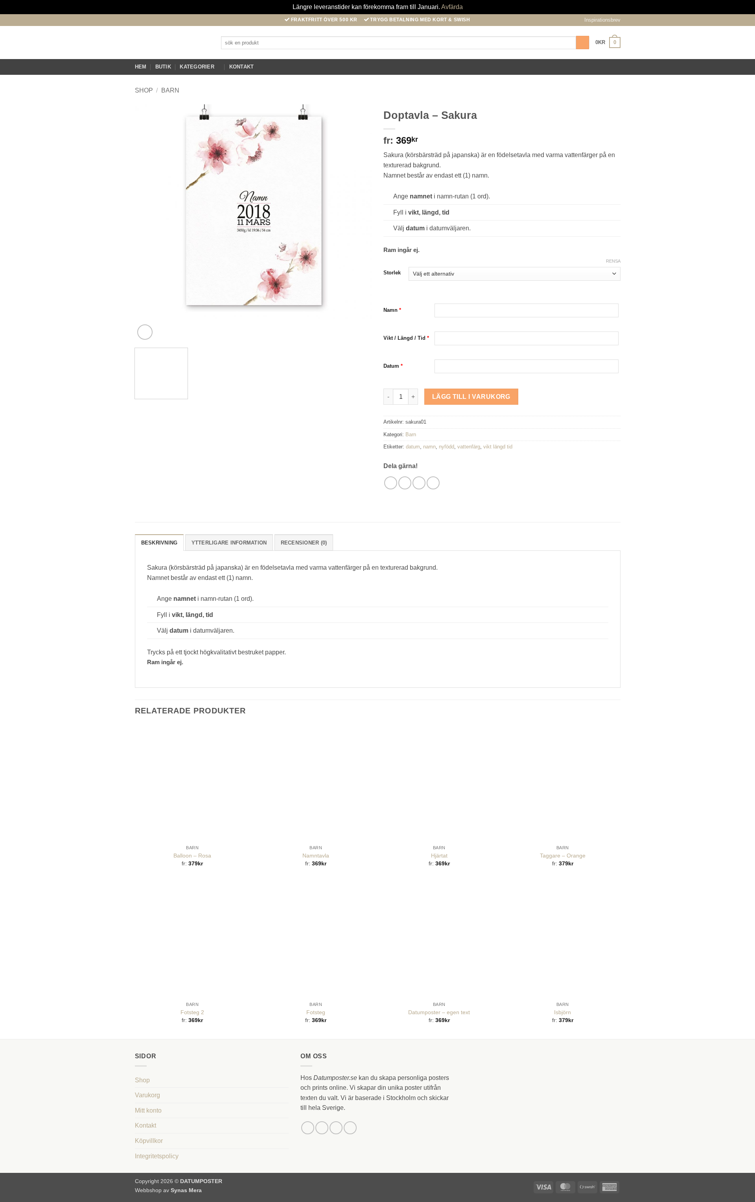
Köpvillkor (149, 1140)
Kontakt (241, 67)
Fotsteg (315, 1012)
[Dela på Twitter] (404, 482)
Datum (393, 366)
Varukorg (147, 1095)
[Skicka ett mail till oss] (615, 66)
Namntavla (315, 855)
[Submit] (582, 42)
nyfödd (446, 447)
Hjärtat (439, 855)
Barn (170, 90)
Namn (392, 310)
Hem (141, 67)
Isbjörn (562, 1012)
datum (413, 447)
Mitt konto (148, 1110)
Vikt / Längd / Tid (406, 338)
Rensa (613, 261)
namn (429, 447)
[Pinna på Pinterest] (433, 482)
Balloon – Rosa (192, 855)
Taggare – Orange (563, 855)
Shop (144, 90)
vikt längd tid (497, 447)
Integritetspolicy (157, 1156)
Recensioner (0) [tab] (304, 543)
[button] (599, 20)
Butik (163, 67)
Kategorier (197, 67)
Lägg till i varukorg (471, 396)
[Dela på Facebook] (390, 482)
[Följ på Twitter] (336, 1127)
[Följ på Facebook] (594, 66)
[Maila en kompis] (418, 482)
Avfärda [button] (452, 7)
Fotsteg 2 (192, 1012)
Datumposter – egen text (439, 1012)
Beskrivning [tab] (159, 543)
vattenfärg (468, 447)
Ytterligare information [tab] (229, 543)
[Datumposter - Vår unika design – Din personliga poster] (172, 43)
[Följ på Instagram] (605, 66)
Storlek (392, 273)
